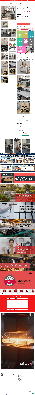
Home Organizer (19, 378)
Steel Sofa (18, 377)
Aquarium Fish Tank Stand (20, 379)
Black (18, 16)
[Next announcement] (33, 0)
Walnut (30, 16)
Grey (18, 17)
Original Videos (19, 383)
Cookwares (19, 374)
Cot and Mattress (19, 375)
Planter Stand (19, 380)
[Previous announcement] (1, 0)
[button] (11, 2)
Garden (18, 381)
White (27, 16)
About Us (18, 373)
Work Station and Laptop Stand (20, 376)
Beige (25, 16)
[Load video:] (17, 341)
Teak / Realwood (21, 16)
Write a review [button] (25, 135)
